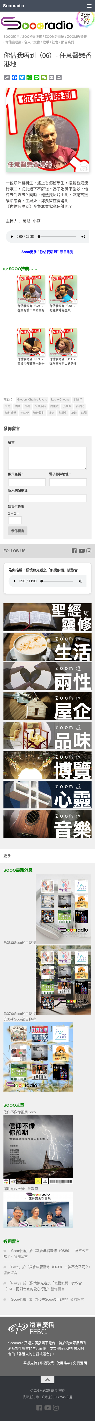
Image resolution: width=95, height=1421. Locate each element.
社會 (55, 42)
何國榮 (78, 399)
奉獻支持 (30, 1363)
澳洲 (51, 413)
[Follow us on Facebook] (74, 551)
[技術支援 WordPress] (37, 1397)
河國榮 (25, 413)
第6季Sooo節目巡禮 (51, 1299)
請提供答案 (16, 506)
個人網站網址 (17, 490)
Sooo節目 (11, 36)
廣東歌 (54, 406)
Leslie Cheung (60, 399)
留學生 (63, 413)
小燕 (27, 406)
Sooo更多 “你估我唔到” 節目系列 (47, 252)
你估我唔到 (13, 42)
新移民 (80, 406)
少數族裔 (40, 406)
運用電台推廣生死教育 (20, 1189)
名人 (27, 42)
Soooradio (13, 5)
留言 (11, 442)
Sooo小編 (18, 1251)
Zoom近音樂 (77, 36)
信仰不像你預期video (19, 1112)
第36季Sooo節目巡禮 (19, 1019)
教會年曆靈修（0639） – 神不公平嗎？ (59, 1267)
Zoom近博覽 (32, 36)
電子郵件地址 (60, 474)
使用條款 (63, 1363)
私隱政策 (47, 1363)
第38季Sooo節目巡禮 (19, 943)
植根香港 (10, 413)
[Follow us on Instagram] (89, 551)
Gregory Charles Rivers (32, 399)
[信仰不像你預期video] (38, 1183)
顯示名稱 (15, 474)
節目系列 (67, 42)
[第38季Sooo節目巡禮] (63, 943)
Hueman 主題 (63, 1397)
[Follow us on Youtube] (81, 551)
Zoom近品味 (54, 36)
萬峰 (74, 413)
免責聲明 (80, 1363)
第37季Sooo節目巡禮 (19, 1014)
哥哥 (8, 406)
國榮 (18, 406)
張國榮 (67, 406)
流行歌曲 (38, 413)
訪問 (84, 413)
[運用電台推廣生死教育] (38, 1227)
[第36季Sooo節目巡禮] (38, 1090)
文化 (36, 42)
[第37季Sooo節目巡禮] (63, 1014)
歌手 (46, 42)
